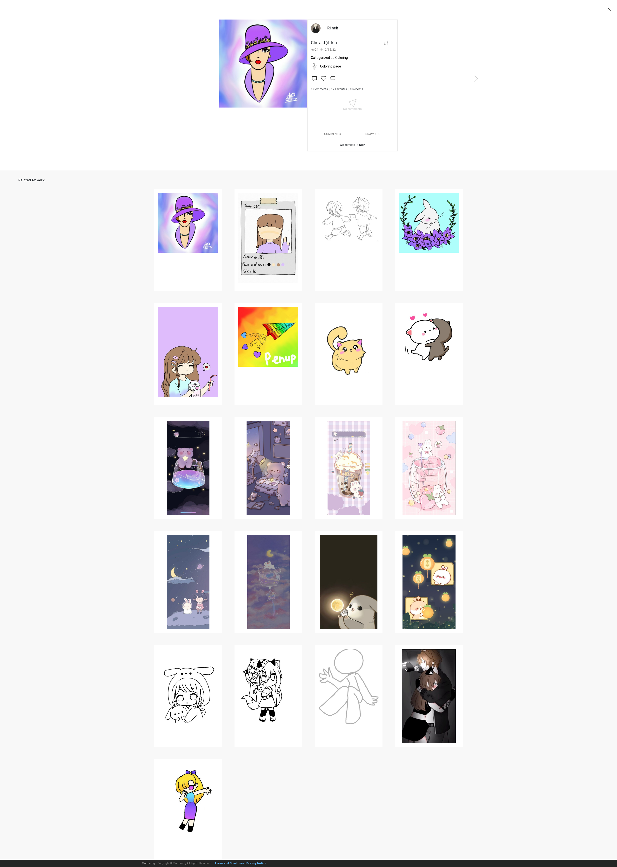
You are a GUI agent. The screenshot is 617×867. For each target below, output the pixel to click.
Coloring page (330, 66)
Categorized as (329, 58)
